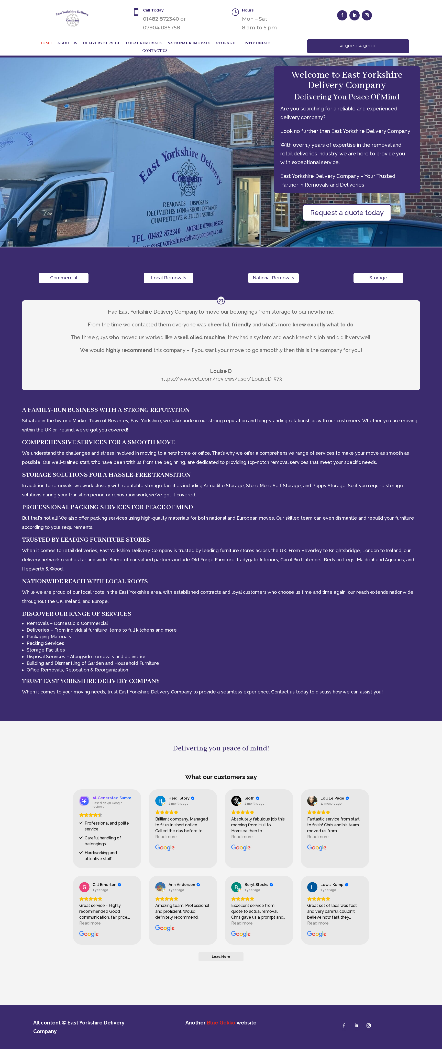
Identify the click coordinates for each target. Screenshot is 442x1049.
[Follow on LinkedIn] (354, 15)
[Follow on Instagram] (367, 15)
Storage (225, 43)
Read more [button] (166, 836)
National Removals (189, 43)
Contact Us (155, 51)
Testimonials (256, 43)
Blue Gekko (221, 1023)
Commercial (63, 277)
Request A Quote (358, 46)
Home (45, 43)
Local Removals (144, 43)
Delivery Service (101, 43)
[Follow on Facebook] (342, 15)
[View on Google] (160, 801)
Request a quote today (347, 212)
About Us (67, 43)
